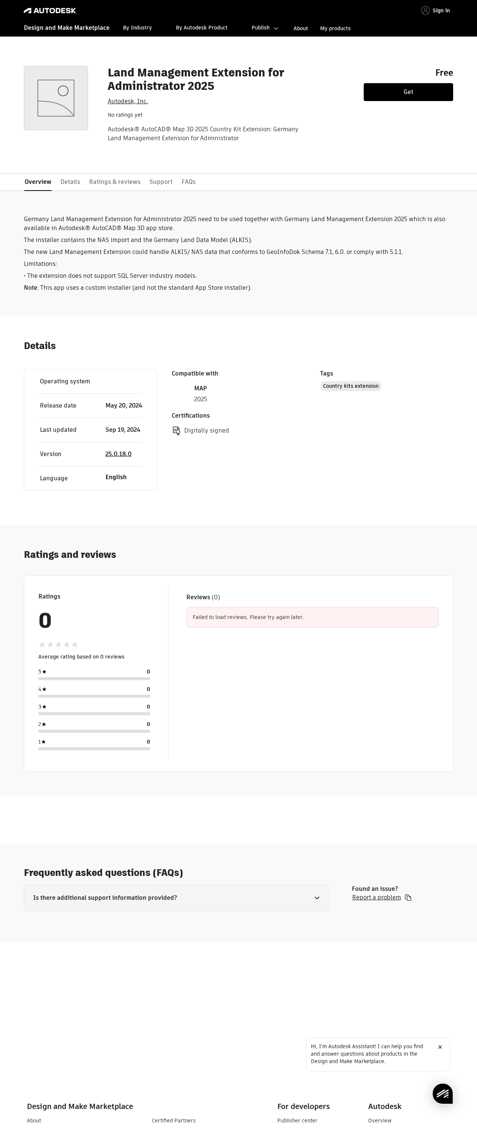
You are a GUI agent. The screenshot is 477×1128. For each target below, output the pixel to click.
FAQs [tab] (188, 181)
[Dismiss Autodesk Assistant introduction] (440, 1047)
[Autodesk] (50, 10)
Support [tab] (161, 181)
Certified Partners (174, 1120)
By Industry (137, 27)
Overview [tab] (38, 181)
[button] (176, 898)
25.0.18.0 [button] (118, 454)
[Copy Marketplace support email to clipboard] (408, 897)
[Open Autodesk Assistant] (442, 1093)
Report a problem (376, 897)
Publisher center (297, 1120)
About (301, 28)
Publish (260, 27)
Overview (380, 1120)
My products (335, 28)
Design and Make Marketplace (67, 27)
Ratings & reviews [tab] (114, 181)
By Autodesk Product (202, 27)
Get (408, 92)
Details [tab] (70, 181)
